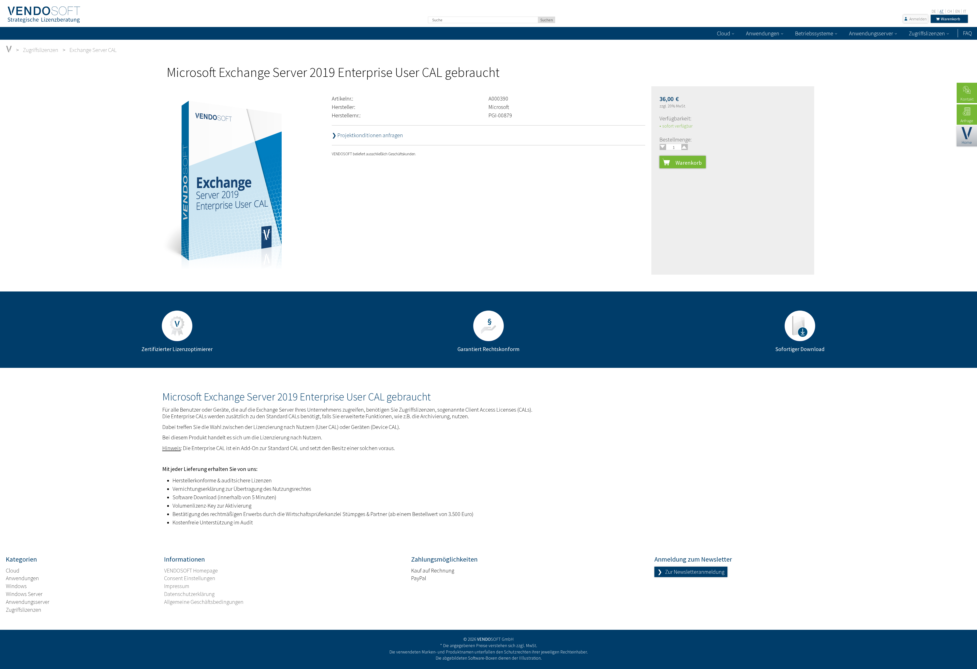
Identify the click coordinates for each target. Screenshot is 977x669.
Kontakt (966, 99)
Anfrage (966, 120)
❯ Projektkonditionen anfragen (367, 135)
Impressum (176, 586)
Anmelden (918, 18)
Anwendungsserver (871, 33)
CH (949, 11)
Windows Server (24, 593)
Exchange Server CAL (93, 49)
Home (967, 142)
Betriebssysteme (814, 33)
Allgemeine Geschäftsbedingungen (203, 601)
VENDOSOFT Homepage (191, 570)
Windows (16, 586)
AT (942, 11)
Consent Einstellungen (189, 578)
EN (957, 11)
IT (964, 11)
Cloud (723, 33)
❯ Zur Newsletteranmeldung (690, 571)
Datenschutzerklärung (189, 593)
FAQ (967, 33)
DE (934, 11)
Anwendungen (762, 33)
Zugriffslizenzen (927, 33)
